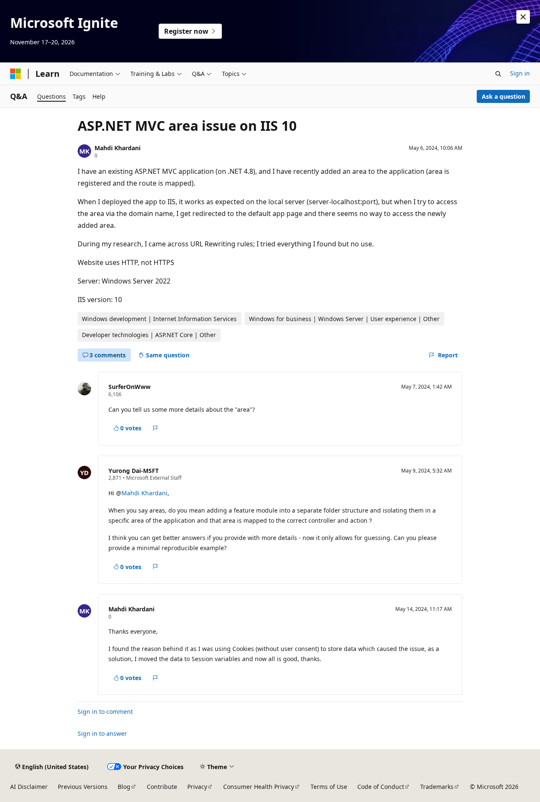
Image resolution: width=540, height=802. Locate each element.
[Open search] (498, 73)
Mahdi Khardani (117, 148)
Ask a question (503, 96)
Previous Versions (83, 787)
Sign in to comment (105, 711)
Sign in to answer (102, 733)
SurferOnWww (129, 387)
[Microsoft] (15, 73)
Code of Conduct (380, 787)
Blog (124, 787)
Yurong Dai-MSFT (133, 471)
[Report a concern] (155, 428)
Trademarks (437, 787)
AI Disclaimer (29, 787)
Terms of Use (328, 787)
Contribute (162, 787)
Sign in (520, 73)
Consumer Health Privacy (258, 787)
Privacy (197, 787)
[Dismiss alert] (523, 17)
